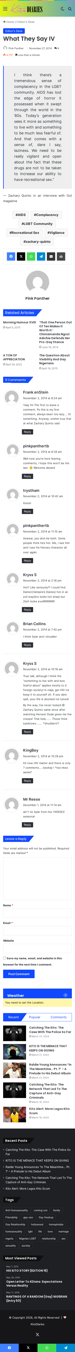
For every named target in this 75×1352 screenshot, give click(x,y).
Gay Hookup (46, 1217)
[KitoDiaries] (27, 9)
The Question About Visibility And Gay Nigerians (54, 359)
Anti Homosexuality (16, 1210)
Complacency (47, 215)
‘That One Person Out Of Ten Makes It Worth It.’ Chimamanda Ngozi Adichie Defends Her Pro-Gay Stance (55, 332)
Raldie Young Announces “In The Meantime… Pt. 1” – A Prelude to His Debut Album (50, 1068)
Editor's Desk (26, 21)
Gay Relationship (15, 1224)
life (40, 1231)
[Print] (61, 256)
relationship (49, 1238)
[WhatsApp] (31, 256)
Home (10, 21)
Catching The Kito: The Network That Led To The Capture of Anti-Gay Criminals (48, 1091)
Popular (34, 1017)
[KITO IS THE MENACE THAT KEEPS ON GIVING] (14, 1052)
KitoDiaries (37, 1324)
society (26, 1245)
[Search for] (70, 10)
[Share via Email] (51, 256)
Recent (13, 1017)
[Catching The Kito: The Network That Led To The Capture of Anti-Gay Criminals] (14, 1090)
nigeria (9, 1238)
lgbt (30, 1231)
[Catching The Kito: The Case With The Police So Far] (14, 1033)
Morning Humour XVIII (19, 322)
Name (8, 905)
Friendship (11, 1217)
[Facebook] (11, 256)
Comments (59, 1017)
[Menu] (5, 10)
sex (63, 1238)
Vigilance (57, 233)
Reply (27, 431)
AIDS (22, 215)
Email (8, 923)
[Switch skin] (62, 10)
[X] (21, 256)
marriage (64, 1231)
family (56, 1210)
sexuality (10, 1245)
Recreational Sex (25, 233)
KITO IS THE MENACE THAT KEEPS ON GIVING (48, 1048)
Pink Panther (16, 48)
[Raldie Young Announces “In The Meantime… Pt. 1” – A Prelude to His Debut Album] (14, 1070)
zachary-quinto (38, 241)
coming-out (40, 1210)
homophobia (56, 1224)
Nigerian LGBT (27, 1238)
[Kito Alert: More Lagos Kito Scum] (14, 1114)
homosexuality (13, 1231)
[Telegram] (41, 256)
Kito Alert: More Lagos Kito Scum (28, 1188)
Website (8, 940)
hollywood (37, 1224)
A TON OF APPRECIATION (14, 357)
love (50, 1231)
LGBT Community (38, 224)
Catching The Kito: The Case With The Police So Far (50, 1030)
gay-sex (28, 1217)
